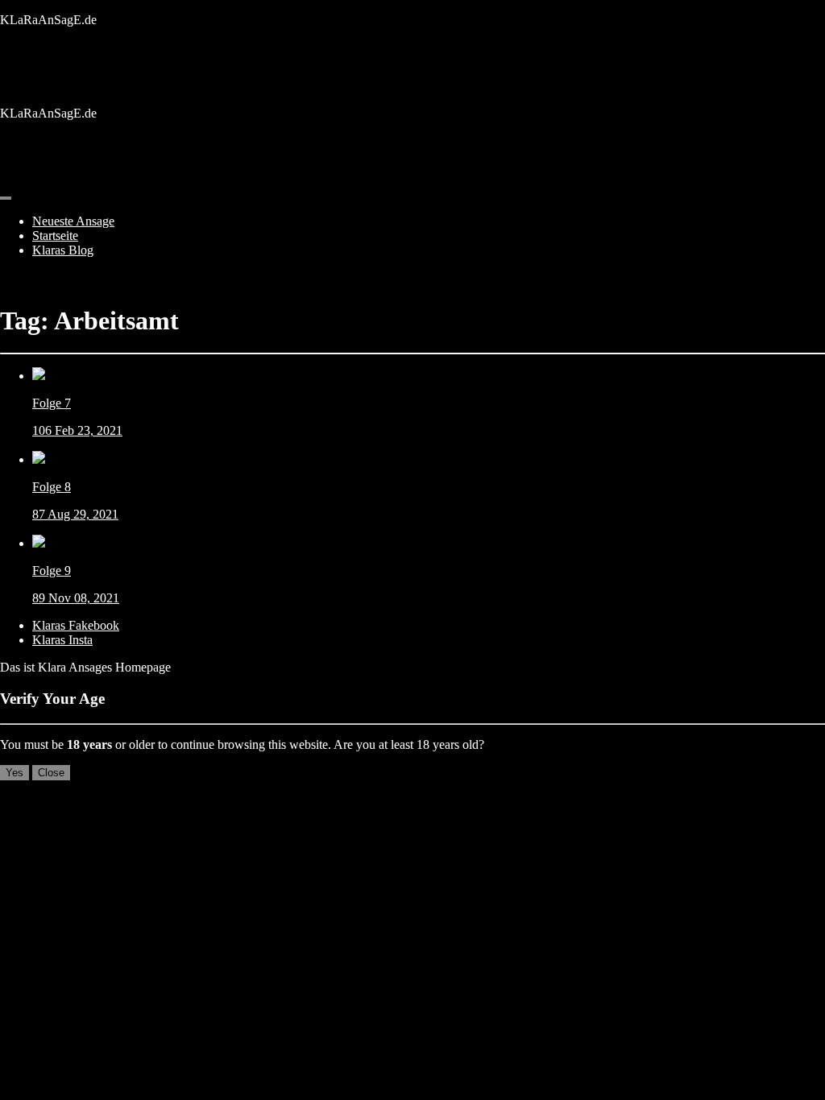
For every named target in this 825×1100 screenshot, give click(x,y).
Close (51, 773)
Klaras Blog (62, 250)
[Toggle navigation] (5, 198)
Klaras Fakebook (75, 625)
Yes (14, 773)
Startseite (55, 235)
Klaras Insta (62, 640)
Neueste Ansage (73, 221)
